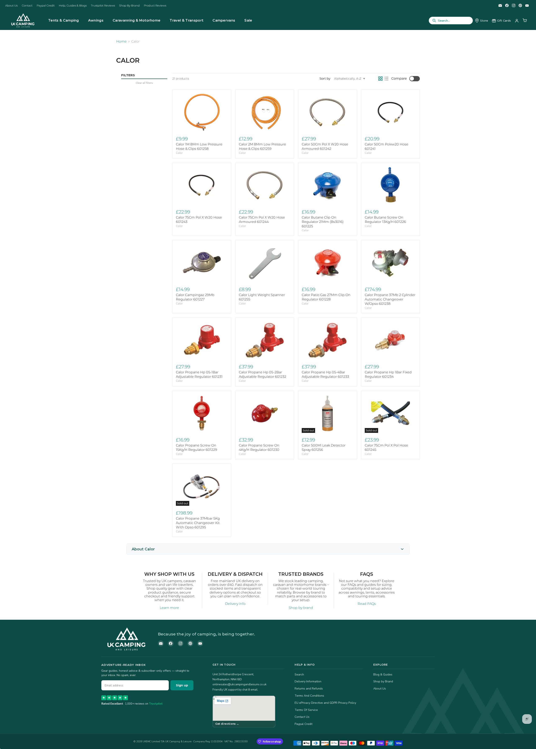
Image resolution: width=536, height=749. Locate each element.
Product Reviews (155, 5)
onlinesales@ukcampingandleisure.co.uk (240, 684)
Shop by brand (301, 608)
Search (299, 675)
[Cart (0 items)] (524, 20)
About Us (11, 5)
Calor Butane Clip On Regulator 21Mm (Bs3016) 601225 (323, 221)
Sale (248, 20)
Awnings (95, 20)
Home (121, 41)
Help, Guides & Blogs (73, 5)
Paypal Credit (46, 5)
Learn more (169, 608)
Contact (27, 5)
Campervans (224, 20)
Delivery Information (308, 681)
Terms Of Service (306, 710)
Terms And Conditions (309, 696)
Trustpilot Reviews (103, 5)
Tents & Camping (63, 20)
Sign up (182, 685)
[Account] (517, 20)
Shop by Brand (383, 681)
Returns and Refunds (309, 689)
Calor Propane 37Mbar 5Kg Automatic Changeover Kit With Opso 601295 (198, 522)
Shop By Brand (129, 5)
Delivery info (235, 604)
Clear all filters (144, 82)
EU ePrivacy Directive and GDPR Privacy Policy (325, 703)
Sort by (325, 78)
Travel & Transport (186, 20)
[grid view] (380, 78)
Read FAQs (367, 604)
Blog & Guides (382, 675)
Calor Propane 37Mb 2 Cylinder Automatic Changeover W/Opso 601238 (390, 299)
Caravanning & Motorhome (136, 20)
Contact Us (302, 717)
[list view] (386, 78)
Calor (179, 152)
